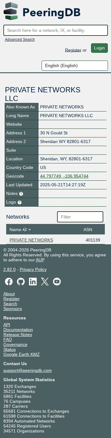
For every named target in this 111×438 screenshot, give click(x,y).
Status (9, 349)
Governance (15, 344)
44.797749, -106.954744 (64, 176)
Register (73, 49)
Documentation (18, 329)
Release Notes (17, 334)
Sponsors (12, 308)
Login (99, 47)
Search (10, 303)
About (9, 293)
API (6, 324)
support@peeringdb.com (27, 370)
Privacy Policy (33, 269)
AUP (40, 259)
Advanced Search (20, 39)
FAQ (7, 339)
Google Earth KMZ (21, 354)
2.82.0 (9, 269)
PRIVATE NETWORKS (31, 240)
